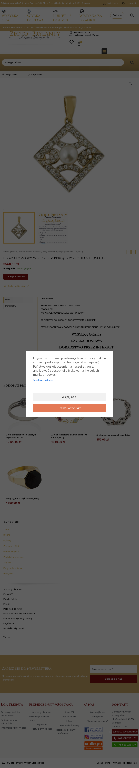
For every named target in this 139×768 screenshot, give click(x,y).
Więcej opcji (69, 397)
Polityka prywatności (43, 380)
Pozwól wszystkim (69, 408)
